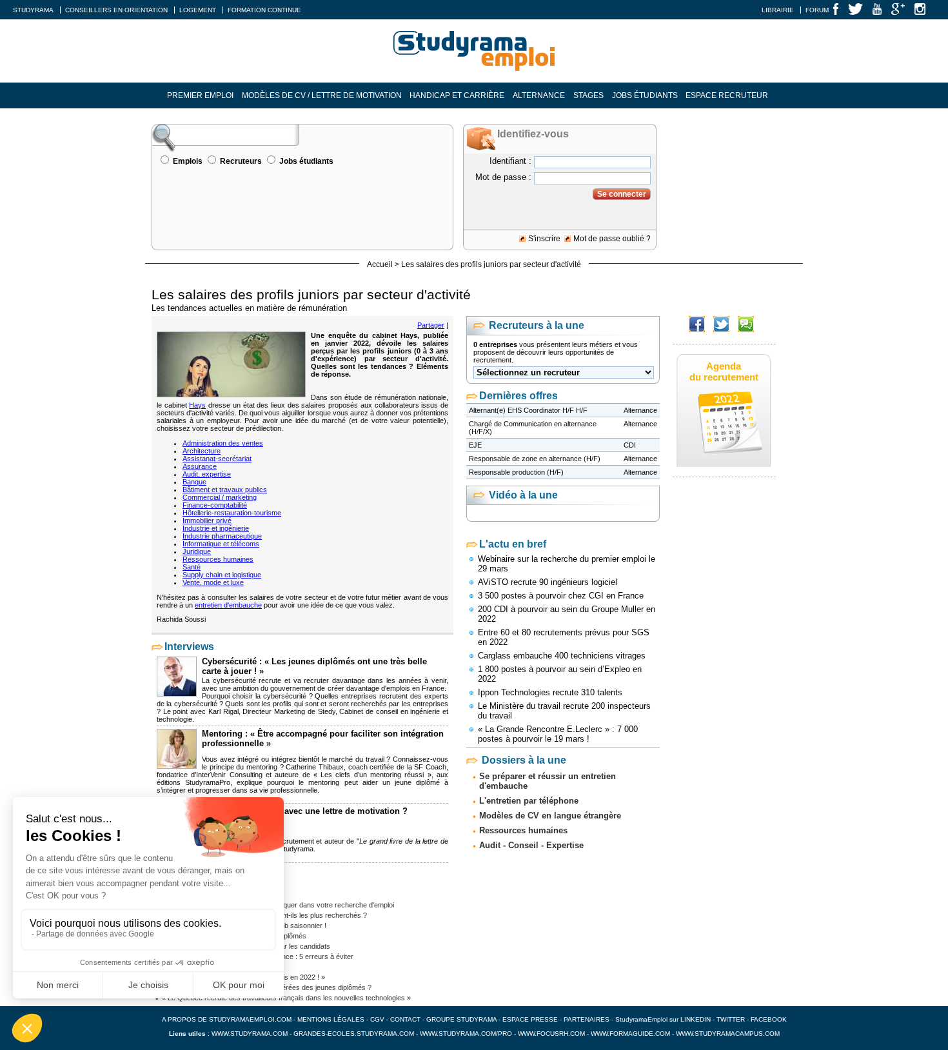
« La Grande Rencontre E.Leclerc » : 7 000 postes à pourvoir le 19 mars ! (558, 734)
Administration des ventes (223, 443)
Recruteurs (241, 161)
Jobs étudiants (645, 95)
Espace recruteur (727, 95)
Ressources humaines (218, 559)
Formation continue (264, 10)
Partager (430, 325)
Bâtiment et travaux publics (225, 489)
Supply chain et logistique (222, 575)
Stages (588, 95)
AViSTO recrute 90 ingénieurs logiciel (547, 582)
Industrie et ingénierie (216, 528)
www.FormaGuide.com (630, 1033)
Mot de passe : (503, 177)
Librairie (778, 10)
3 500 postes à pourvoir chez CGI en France (561, 595)
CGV (377, 1019)
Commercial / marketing (220, 497)
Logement (197, 10)
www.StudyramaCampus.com (728, 1033)
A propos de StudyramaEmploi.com (226, 1019)
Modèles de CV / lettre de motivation (322, 95)
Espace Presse (530, 1019)
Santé (192, 567)
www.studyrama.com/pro (466, 1033)
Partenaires (586, 1019)
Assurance (200, 466)
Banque (194, 482)
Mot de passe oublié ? (612, 238)
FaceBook (769, 1019)
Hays (197, 405)
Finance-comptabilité (215, 505)
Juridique (197, 551)
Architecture (202, 451)
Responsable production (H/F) (516, 472)
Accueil (380, 264)
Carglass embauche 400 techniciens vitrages (562, 655)
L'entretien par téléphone (528, 801)
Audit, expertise (207, 474)
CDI (630, 445)
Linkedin (695, 1019)
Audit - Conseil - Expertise (531, 845)
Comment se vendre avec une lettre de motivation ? (305, 811)
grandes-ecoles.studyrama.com (353, 1033)
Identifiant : (510, 161)
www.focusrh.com (551, 1033)
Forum (817, 10)
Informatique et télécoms (221, 544)
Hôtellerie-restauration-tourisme (232, 513)
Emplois (187, 161)
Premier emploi (200, 95)
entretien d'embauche (228, 605)
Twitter (731, 1019)
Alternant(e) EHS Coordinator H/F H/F (528, 410)
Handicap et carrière (457, 95)
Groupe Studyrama (461, 1019)
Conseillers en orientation (116, 10)
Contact (405, 1019)
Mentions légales (330, 1019)
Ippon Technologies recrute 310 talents (550, 692)
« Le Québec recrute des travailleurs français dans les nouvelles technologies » (286, 998)
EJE (475, 445)
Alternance (539, 95)
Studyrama (33, 10)
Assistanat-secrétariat (217, 458)
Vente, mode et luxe (213, 582)
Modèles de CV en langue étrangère (550, 815)
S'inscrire (544, 238)
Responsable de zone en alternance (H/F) (534, 458)
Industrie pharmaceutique (222, 536)
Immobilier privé (207, 520)
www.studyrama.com (250, 1033)
